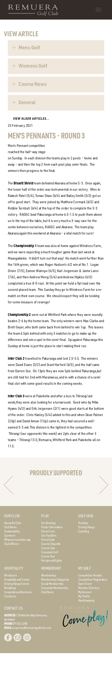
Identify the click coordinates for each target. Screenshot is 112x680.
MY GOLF (84, 568)
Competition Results (90, 575)
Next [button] (103, 485)
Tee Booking (48, 523)
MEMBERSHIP (51, 568)
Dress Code (47, 539)
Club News (10, 527)
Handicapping (86, 600)
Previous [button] (8, 485)
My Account (84, 592)
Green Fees (48, 531)
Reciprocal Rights (51, 560)
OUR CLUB (11, 515)
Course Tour (48, 556)
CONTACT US (13, 608)
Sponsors (9, 535)
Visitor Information (52, 527)
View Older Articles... (31, 118)
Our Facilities (48, 535)
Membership (48, 575)
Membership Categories (55, 579)
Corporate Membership (54, 588)
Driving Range (86, 527)
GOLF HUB (85, 515)
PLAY (45, 515)
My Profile (84, 596)
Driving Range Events (16, 583)
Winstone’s (10, 575)
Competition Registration (92, 579)
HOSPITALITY (13, 568)
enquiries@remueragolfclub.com (31, 627)
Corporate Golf (49, 552)
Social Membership (52, 583)
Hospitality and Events (16, 579)
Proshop (83, 523)
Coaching (83, 531)
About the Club (12, 523)
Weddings (10, 588)
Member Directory (88, 588)
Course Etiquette (50, 543)
